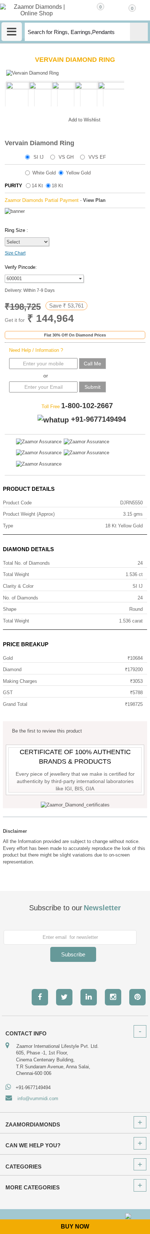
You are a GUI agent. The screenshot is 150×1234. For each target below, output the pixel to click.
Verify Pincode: (21, 267)
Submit (92, 387)
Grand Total (15, 704)
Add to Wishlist (84, 120)
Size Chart (15, 253)
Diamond (12, 669)
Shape (9, 609)
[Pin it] (55, 118)
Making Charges (20, 681)
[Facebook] (40, 997)
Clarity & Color (18, 586)
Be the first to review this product (47, 731)
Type (8, 525)
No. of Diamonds (20, 598)
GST (8, 692)
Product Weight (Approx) (29, 514)
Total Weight (16, 574)
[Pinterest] (137, 997)
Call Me (92, 363)
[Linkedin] (88, 997)
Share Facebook (12, 118)
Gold (8, 658)
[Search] (139, 32)
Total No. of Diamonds (26, 563)
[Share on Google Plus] (26, 118)
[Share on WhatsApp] (41, 118)
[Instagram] (113, 997)
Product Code (17, 502)
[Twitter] (64, 997)
